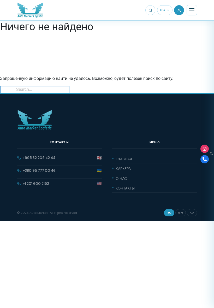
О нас (121, 178)
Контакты (125, 188)
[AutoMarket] (30, 10)
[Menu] (192, 10)
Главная (124, 158)
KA (192, 212)
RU (162, 10)
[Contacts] (204, 159)
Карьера (123, 168)
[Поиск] (150, 10)
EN (180, 212)
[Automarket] (204, 149)
